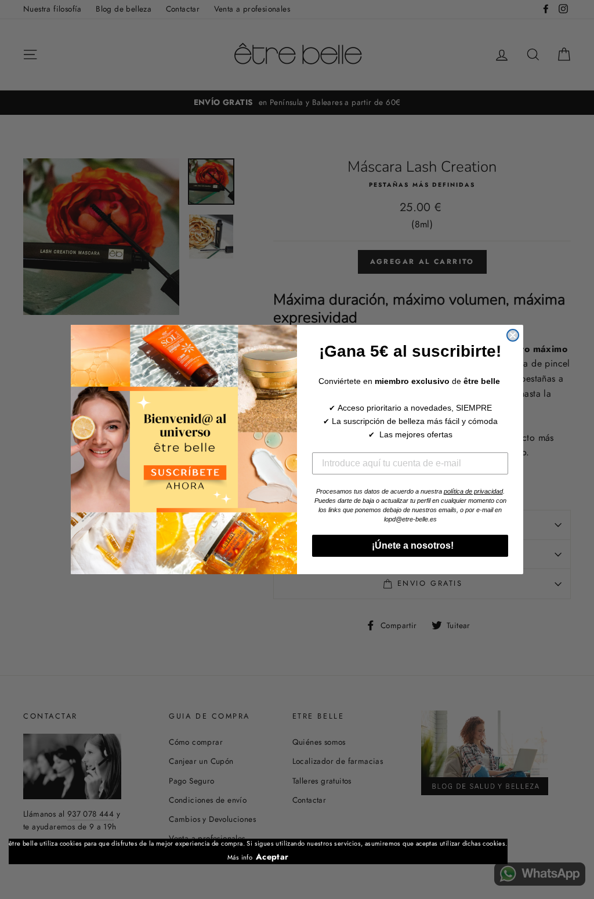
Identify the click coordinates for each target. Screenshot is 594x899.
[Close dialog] (513, 335)
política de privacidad (473, 491)
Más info (239, 857)
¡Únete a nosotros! (410, 545)
